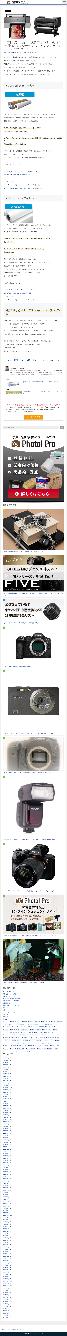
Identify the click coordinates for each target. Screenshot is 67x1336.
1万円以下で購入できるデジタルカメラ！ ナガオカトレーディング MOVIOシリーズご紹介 (28, 733)
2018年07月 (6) (7, 1265)
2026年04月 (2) (7, 1062)
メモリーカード (8, 1034)
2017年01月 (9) (7, 1306)
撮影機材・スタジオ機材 (9, 994)
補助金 (52, 1045)
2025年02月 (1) (7, 1092)
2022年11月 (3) (7, 1149)
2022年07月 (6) (7, 1158)
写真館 (55, 1029)
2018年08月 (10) (7, 1263)
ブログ (12, 1048)
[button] (64, 2)
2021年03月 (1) (7, 1192)
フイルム (32, 1043)
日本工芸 (17, 1043)
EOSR (30, 1045)
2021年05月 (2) (7, 1187)
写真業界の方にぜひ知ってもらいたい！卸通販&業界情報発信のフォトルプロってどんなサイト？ (30, 935)
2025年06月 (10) (7, 1085)
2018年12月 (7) (7, 1254)
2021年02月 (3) (7, 1194)
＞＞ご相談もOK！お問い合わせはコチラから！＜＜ (33, 360)
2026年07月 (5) (7, 1058)
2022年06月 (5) (7, 1160)
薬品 (44, 1029)
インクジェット (26, 1037)
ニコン (48, 1021)
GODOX (17, 1029)
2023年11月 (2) (7, 1121)
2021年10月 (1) (7, 1176)
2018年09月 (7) (7, 1260)
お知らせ (5, 1014)
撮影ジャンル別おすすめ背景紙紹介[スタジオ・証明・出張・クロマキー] (24, 982)
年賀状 (53, 1021)
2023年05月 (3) (7, 1135)
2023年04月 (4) (7, 1137)
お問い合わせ (19, 1329)
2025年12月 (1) (7, 1071)
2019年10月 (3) (7, 1231)
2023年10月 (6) (7, 1124)
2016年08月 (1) (7, 1317)
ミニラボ (57, 1026)
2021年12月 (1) (7, 1174)
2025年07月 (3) (7, 1083)
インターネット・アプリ (9, 1012)
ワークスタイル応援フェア (36, 1040)
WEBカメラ (7, 1045)
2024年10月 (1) (7, 1101)
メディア (50, 1029)
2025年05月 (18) (7, 1087)
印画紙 (32, 1029)
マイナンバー (24, 1043)
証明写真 (25, 1021)
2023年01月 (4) (7, 1144)
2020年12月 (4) (7, 1199)
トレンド (6, 1032)
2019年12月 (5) (7, 1226)
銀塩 (40, 1034)
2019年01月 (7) (7, 1251)
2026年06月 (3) (7, 1060)
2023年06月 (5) (7, 1133)
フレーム (52, 1040)
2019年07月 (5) (7, 1238)
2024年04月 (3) (7, 1110)
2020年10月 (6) (7, 1203)
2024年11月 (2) (7, 1099)
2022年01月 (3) (7, 1172)
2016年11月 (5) (7, 1310)
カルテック (42, 1037)
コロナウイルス (50, 1037)
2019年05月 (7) (7, 1242)
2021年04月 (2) (7, 1190)
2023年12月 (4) (7, 1119)
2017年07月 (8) (7, 1292)
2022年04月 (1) (7, 1165)
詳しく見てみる (33, 417)
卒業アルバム (7, 1040)
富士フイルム (54, 1032)
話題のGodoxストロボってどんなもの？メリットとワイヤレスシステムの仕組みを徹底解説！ (29, 839)
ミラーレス (60, 1021)
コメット (47, 1032)
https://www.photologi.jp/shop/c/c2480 (17, 174)
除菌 (58, 1037)
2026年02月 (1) (7, 1067)
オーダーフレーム (8, 1043)
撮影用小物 (35, 1037)
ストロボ (6, 1021)
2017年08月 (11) (7, 1290)
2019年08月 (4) (7, 1235)
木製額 (57, 1040)
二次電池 (49, 1043)
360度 (20, 1045)
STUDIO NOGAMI (20, 1048)
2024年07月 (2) (7, 1105)
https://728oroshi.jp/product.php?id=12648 (19, 185)
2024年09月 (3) (7, 1103)
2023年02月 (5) (7, 1142)
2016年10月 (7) (7, 1313)
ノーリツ (53, 1034)
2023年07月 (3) (7, 1131)
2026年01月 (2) (7, 1069)
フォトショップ (49, 1026)
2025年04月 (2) (7, 1090)
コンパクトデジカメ (31, 1048)
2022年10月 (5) (7, 1151)
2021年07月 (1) (7, 1183)
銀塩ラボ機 (45, 1034)
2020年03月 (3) (7, 1219)
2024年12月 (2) (7, 1096)
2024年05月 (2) (7, 1108)
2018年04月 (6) (7, 1272)
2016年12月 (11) (7, 1308)
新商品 (5, 1019)
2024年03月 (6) (7, 1112)
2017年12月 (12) (7, 1281)
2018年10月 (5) (7, 1258)
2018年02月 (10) (7, 1276)
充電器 (43, 1043)
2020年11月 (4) (7, 1201)
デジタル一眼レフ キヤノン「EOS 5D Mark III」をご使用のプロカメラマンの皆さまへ (27, 772)
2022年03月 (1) (7, 1167)
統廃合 (19, 1040)
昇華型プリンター (32, 1026)
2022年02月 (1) (7, 1169)
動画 (43, 1021)
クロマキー (22, 1024)
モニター (18, 1021)
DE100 (6, 1037)
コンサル (39, 1029)
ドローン (11, 1024)
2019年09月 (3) (7, 1233)
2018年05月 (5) (7, 1269)
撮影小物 (31, 1032)
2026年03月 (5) (7, 1065)
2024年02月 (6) (7, 1115)
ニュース (6, 1048)
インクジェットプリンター (38, 1024)
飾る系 (12, 1021)
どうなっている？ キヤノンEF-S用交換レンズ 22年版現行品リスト (22, 623)
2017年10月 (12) (7, 1285)
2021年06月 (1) (7, 1185)
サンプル (57, 1048)
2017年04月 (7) (7, 1299)
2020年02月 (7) (7, 1222)
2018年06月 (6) (7, 1267)
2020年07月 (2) (7, 1210)
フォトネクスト (25, 1029)
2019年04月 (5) (7, 1244)
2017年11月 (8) (7, 1283)
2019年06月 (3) (7, 1240)
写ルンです (16, 1034)
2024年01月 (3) (7, 1117)
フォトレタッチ (21, 1026)
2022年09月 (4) (7, 1153)
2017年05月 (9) (7, 1297)
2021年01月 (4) (7, 1197)
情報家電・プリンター (32, 52)
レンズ (6, 1026)
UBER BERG (41, 1026)
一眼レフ (31, 1021)
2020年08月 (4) (7, 1208)
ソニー (19, 1037)
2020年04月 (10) (7, 1217)
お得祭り (26, 1040)
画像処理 (5, 1016)
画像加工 (29, 1034)
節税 (16, 1024)
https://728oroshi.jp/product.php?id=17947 (19, 300)
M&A (45, 1048)
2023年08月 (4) (7, 1128)
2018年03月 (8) (7, 1274)
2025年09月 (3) (7, 1078)
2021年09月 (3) (7, 1178)
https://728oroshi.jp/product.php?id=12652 (19, 188)
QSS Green (12, 1037)
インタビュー (13, 1026)
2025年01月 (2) (7, 1094)
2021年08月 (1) (7, 1181)
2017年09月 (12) (7, 1288)
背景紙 (22, 1034)
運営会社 (3, 1329)
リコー (41, 1032)
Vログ (46, 1040)
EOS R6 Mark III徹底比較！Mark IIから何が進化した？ (19, 666)
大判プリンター (49, 1024)
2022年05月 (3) (7, 1162)
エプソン (57, 1024)
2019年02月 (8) (7, 1249)
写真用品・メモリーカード (10, 996)
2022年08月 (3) (7, 1156)
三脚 (12, 1029)
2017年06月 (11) (7, 1295)
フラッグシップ (38, 1045)
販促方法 (5, 1007)
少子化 (14, 1040)
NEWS (39, 1048)
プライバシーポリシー (9, 1329)
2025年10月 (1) (7, 1076)
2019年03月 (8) (7, 1247)
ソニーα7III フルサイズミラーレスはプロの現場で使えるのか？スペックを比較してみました (29, 891)
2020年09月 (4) (7, 1206)
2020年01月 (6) (7, 1224)
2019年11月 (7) (7, 1228)
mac (5, 1024)
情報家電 (14, 1045)
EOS (28, 1024)
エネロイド (56, 1043)
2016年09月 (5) (7, 1315)
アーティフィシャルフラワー (19, 1051)
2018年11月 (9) (7, 1256)
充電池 (37, 1043)
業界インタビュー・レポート (11, 1005)
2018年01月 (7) (7, 1279)
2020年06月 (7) (7, 1213)
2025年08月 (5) (7, 1080)
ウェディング (7, 1051)
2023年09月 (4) (7, 1126)
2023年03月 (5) (7, 1140)
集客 (36, 1032)
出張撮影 (6, 1029)
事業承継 (50, 1048)
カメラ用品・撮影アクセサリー (11, 998)
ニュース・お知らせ (8, 991)
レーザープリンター (15, 1032)
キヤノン (38, 1021)
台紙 (29, 1051)
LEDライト (46, 1045)
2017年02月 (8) (7, 1304)
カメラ (25, 1045)
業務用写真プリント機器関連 (11, 1000)
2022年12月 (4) (7, 1147)
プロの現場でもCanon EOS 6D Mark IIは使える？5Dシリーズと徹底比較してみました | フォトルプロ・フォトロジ (33, 594)
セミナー (24, 1032)
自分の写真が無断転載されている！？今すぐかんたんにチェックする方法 (24, 551)
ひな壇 (34, 1034)
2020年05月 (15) (7, 1215)
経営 (4, 1010)
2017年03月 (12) (7, 1301)
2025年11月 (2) (7, 1074)
